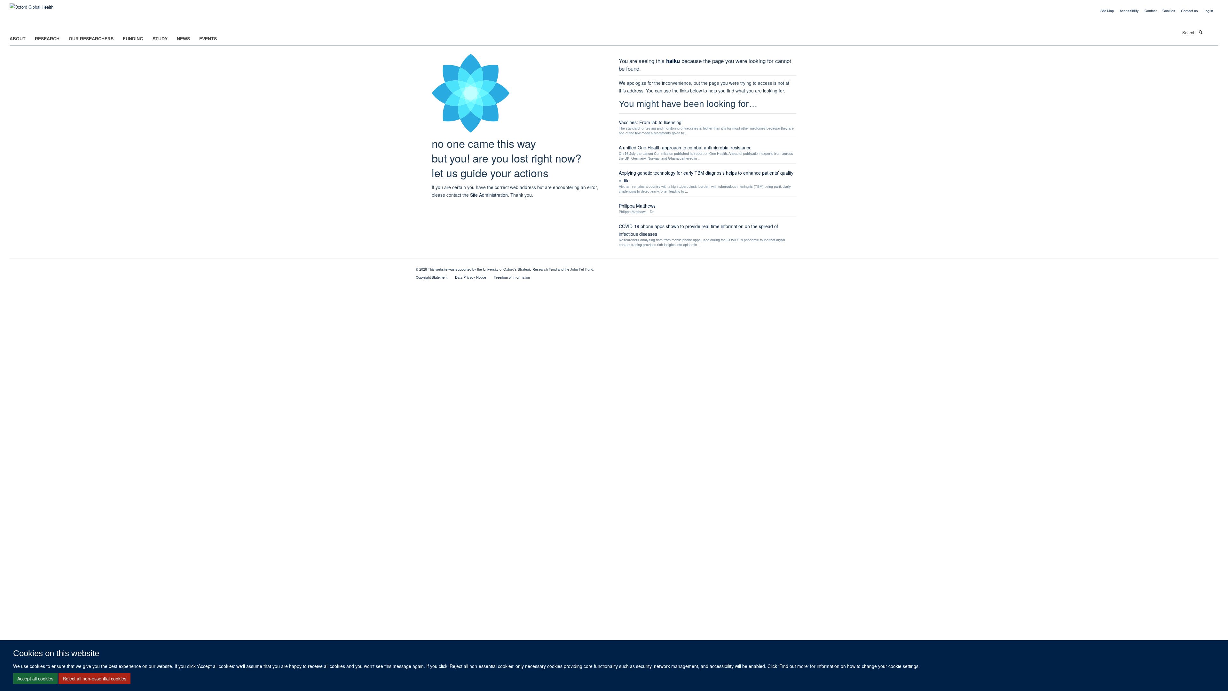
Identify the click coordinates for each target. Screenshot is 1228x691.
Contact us (1189, 10)
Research (47, 38)
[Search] (1200, 32)
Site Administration (489, 195)
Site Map (1107, 10)
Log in (1208, 10)
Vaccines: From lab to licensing (650, 122)
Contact (1151, 10)
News (183, 38)
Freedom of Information (512, 277)
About (18, 38)
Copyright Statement (431, 277)
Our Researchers (91, 38)
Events (208, 38)
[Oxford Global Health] (31, 5)
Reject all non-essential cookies (94, 678)
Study (160, 38)
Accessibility (1129, 10)
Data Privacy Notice (470, 277)
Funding (133, 38)
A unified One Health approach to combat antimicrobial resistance (685, 147)
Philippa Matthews (637, 206)
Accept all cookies (35, 678)
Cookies (1168, 10)
